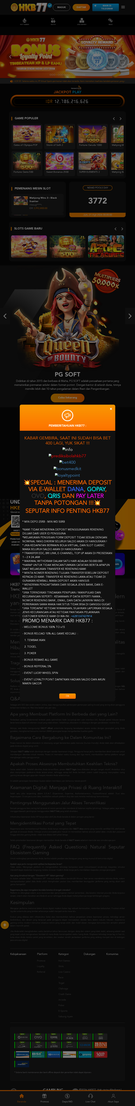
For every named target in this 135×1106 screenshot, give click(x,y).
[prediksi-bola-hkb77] (67, 456)
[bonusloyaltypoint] (67, 476)
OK (67, 696)
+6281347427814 (81, 616)
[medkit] (67, 469)
